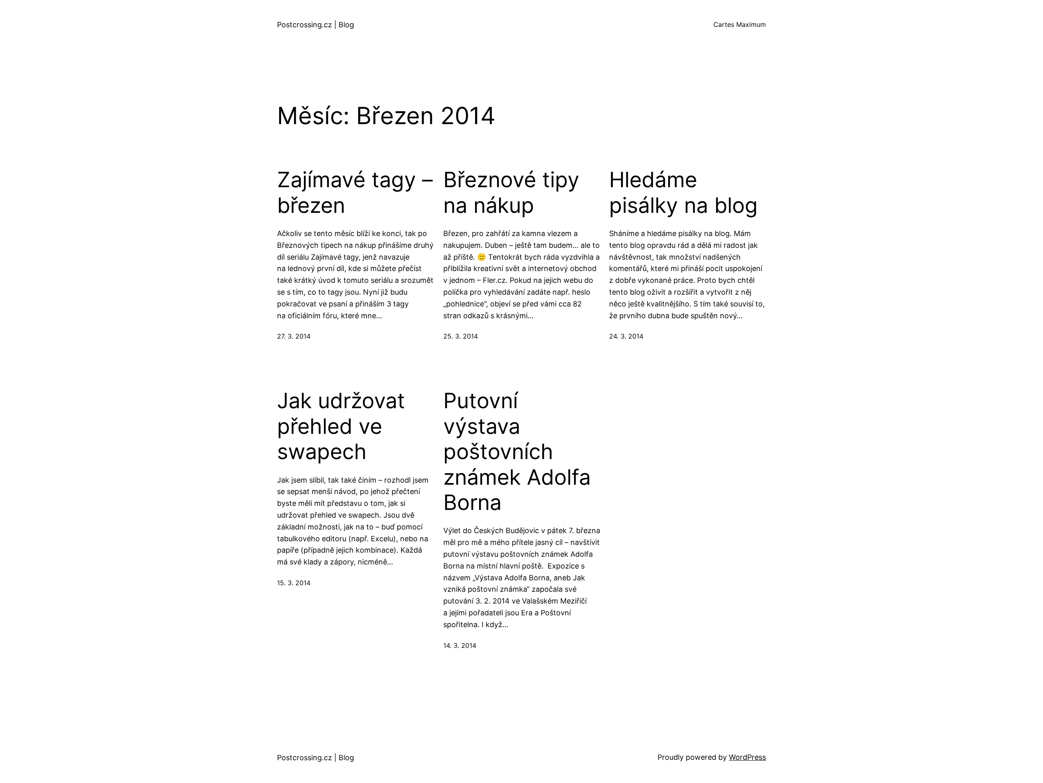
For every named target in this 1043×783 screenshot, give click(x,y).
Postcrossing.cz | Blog (315, 24)
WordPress (747, 757)
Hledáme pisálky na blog (683, 192)
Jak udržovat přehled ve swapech (341, 426)
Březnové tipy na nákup (511, 192)
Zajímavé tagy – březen (355, 192)
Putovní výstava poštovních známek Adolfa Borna (517, 451)
